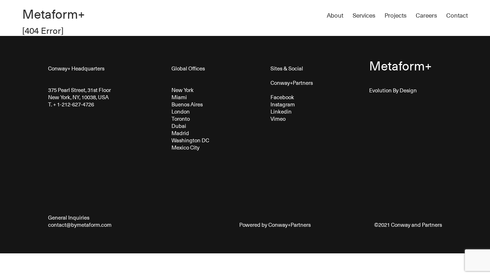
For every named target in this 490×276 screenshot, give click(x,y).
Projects (395, 15)
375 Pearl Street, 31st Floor (79, 90)
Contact (457, 15)
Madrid (180, 133)
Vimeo (278, 119)
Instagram (282, 104)
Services (364, 15)
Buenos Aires (187, 104)
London (180, 111)
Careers (426, 15)
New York (182, 89)
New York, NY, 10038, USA (78, 97)
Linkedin (281, 111)
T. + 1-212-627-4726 (71, 104)
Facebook (282, 97)
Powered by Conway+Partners (274, 225)
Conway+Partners (291, 83)
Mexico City (185, 147)
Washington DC (190, 140)
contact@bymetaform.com (80, 225)
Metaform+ (53, 13)
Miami (179, 97)
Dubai (178, 125)
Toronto (180, 118)
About (335, 15)
